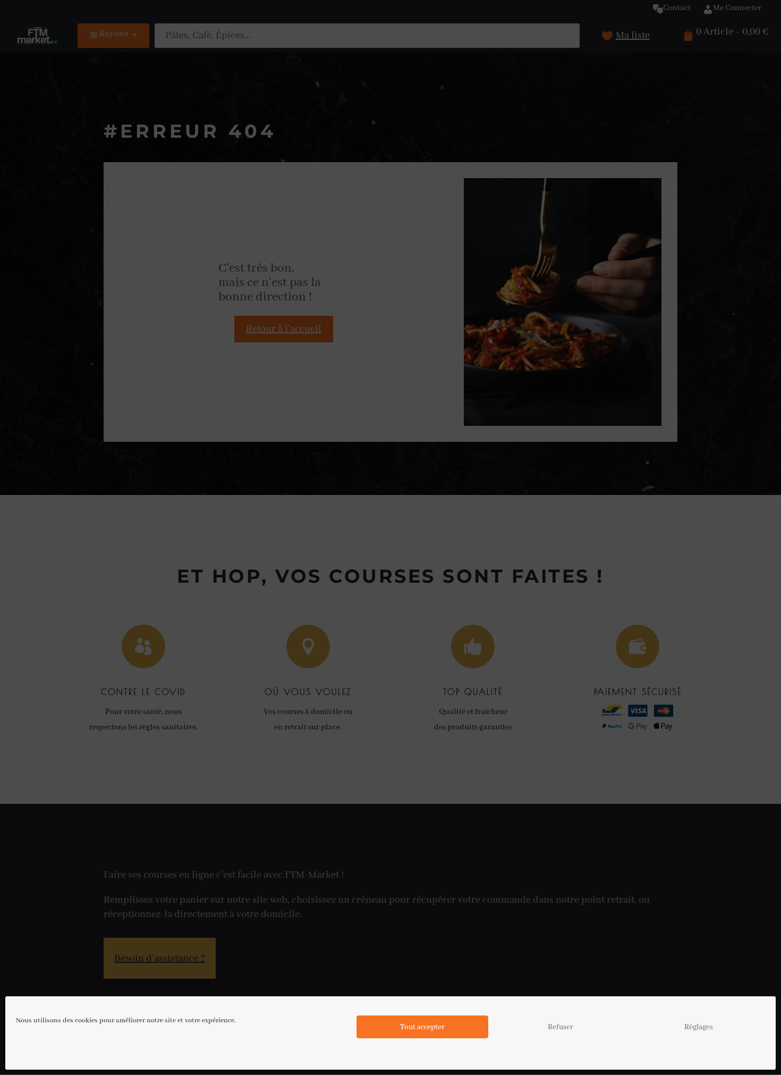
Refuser (560, 1027)
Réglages (698, 1027)
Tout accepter (422, 1027)
